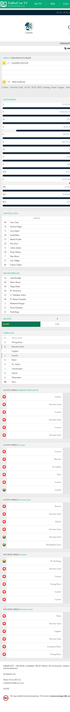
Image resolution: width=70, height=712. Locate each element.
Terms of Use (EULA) (12, 680)
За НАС (6, 689)
